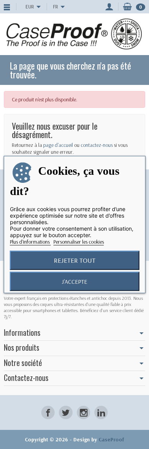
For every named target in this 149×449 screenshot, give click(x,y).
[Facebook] (48, 412)
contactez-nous (97, 145)
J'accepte (74, 281)
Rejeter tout (75, 259)
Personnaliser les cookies (78, 241)
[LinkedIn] (101, 412)
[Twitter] (65, 412)
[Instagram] (83, 412)
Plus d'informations (30, 241)
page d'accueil (58, 145)
